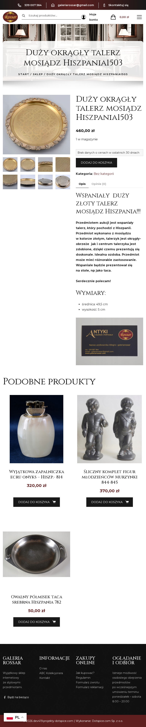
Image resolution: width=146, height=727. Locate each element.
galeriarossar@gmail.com (76, 5)
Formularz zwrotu (87, 682)
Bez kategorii (104, 174)
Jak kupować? (85, 673)
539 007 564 (33, 5)
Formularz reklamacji (89, 687)
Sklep (38, 74)
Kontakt (44, 678)
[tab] (82, 184)
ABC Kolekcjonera (51, 673)
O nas (43, 668)
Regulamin (83, 677)
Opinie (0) (98, 184)
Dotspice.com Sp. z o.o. (107, 721)
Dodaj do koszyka (96, 162)
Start (23, 74)
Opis (82, 184)
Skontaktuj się (118, 5)
